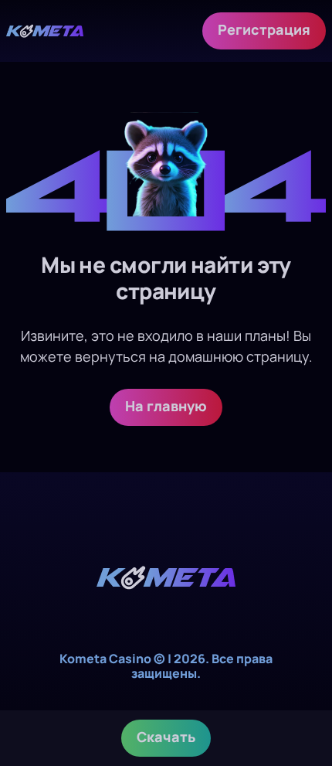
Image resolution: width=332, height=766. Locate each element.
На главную (166, 406)
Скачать (166, 736)
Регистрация (264, 29)
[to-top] (303, 672)
